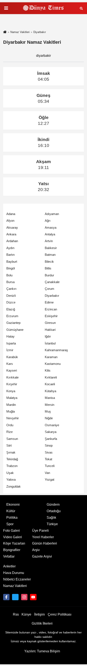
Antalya (50, 234)
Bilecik (49, 261)
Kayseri (11, 370)
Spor (10, 524)
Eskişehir (51, 316)
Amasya (50, 227)
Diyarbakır (52, 295)
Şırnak (10, 452)
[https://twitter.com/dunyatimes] (15, 597)
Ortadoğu (54, 511)
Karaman (51, 357)
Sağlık (51, 517)
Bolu (9, 275)
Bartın (10, 254)
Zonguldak (13, 486)
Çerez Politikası (59, 614)
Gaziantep (13, 322)
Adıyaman (52, 214)
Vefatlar (9, 556)
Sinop (49, 445)
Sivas (49, 452)
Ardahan (12, 241)
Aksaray (12, 227)
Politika (12, 517)
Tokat (48, 459)
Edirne (49, 302)
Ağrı (47, 220)
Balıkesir (51, 248)
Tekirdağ (12, 459)
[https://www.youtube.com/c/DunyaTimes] (33, 597)
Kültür (10, 511)
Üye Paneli (40, 530)
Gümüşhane (14, 329)
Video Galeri (12, 537)
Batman (50, 254)
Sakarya (50, 432)
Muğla (10, 411)
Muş (48, 411)
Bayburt (11, 261)
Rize (9, 432)
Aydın (10, 248)
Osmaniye (52, 425)
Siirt (9, 445)
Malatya (11, 398)
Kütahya (50, 391)
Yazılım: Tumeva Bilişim (42, 651)
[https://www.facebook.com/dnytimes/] (6, 597)
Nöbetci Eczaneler (17, 579)
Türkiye (52, 524)
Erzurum (12, 316)
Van (47, 473)
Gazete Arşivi (42, 556)
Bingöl (10, 268)
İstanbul (50, 343)
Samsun (12, 438)
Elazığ (10, 309)
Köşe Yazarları (14, 543)
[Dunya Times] (43, 8)
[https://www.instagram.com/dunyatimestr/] (24, 597)
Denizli (11, 295)
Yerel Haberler (43, 537)
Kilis (47, 370)
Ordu (9, 425)
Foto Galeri (11, 530)
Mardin (11, 404)
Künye (26, 614)
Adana (10, 214)
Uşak (10, 473)
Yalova (11, 479)
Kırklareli (51, 377)
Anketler (9, 566)
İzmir (9, 350)
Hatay (10, 336)
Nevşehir (12, 418)
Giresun (50, 322)
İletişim (39, 614)
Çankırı (11, 288)
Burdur (49, 275)
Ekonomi (13, 504)
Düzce (10, 302)
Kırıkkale (12, 377)
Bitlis (48, 268)
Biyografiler (11, 550)
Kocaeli (50, 384)
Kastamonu (53, 363)
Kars (9, 363)
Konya (10, 391)
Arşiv (36, 550)
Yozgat (49, 479)
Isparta (11, 343)
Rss (16, 614)
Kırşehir (11, 384)
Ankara (11, 234)
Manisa (50, 398)
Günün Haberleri (44, 543)
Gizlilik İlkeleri (42, 623)
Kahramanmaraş (56, 350)
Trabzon (12, 466)
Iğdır (48, 336)
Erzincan (51, 309)
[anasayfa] (5, 32)
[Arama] (81, 8)
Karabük (12, 357)
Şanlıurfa (51, 438)
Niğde (49, 418)
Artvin (49, 241)
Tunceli (49, 466)
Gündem (53, 504)
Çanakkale (52, 282)
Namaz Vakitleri (20, 32)
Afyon (10, 220)
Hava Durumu (13, 573)
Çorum (49, 288)
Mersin (49, 404)
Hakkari (50, 329)
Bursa (10, 282)
